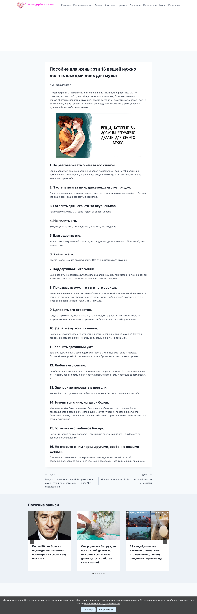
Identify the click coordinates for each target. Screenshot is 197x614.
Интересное (150, 5)
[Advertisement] (98, 31)
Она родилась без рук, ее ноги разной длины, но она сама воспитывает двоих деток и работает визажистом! (98, 554)
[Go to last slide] (32, 541)
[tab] (93, 573)
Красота (122, 5)
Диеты (98, 5)
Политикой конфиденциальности (102, 603)
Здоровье (109, 5)
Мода (162, 5)
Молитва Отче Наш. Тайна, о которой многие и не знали (126, 479)
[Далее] (165, 541)
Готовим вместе (82, 5)
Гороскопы (174, 5)
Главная (66, 5)
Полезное (135, 5)
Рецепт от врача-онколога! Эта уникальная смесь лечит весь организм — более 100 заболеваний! (69, 481)
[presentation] (49, 525)
